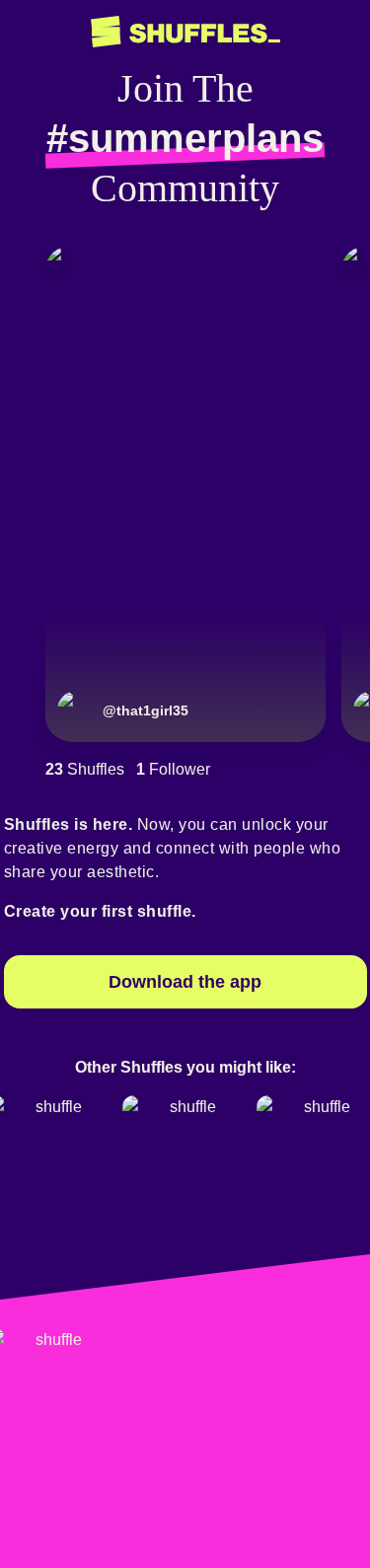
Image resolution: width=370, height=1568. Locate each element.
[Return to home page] (185, 32)
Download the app (185, 982)
